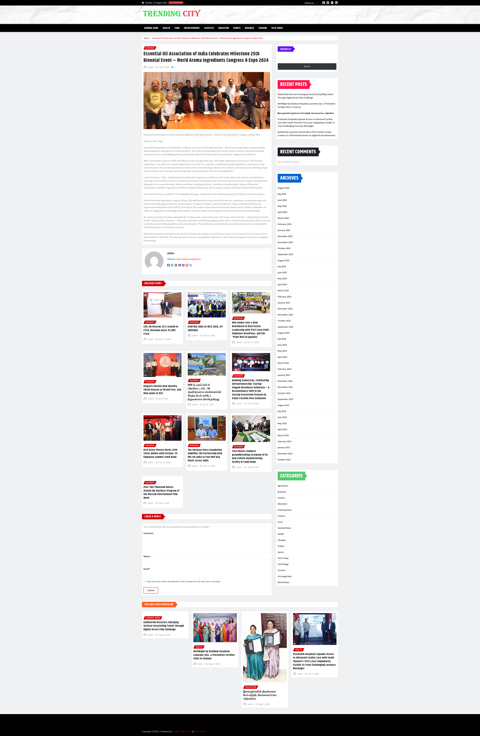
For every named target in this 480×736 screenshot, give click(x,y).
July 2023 (282, 411)
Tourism (282, 570)
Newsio (188, 731)
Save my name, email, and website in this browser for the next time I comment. (184, 581)
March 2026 (283, 218)
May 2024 (282, 351)
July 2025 (282, 266)
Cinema (281, 497)
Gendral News (151, 28)
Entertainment (192, 28)
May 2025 (282, 278)
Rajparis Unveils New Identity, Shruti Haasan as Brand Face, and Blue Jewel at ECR (162, 389)
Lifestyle (209, 28)
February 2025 (284, 296)
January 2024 (284, 375)
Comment (148, 533)
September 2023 (285, 399)
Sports (236, 28)
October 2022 (284, 459)
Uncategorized (285, 576)
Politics (281, 546)
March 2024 (283, 363)
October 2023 (284, 393)
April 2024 (282, 357)
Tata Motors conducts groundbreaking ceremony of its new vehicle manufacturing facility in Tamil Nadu (250, 456)
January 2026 (284, 230)
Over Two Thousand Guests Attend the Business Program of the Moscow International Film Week (161, 492)
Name (147, 556)
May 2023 (282, 423)
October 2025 (284, 248)
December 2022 (285, 453)
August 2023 (283, 405)
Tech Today (277, 28)
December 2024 (285, 308)
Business (249, 28)
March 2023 (283, 435)
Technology (283, 564)
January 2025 (284, 302)
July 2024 (282, 339)
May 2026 (282, 206)
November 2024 (285, 314)
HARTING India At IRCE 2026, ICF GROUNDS (205, 328)
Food (177, 28)
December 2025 (285, 236)
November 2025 (285, 242)
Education (223, 28)
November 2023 (285, 387)
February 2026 (284, 224)
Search (285, 49)
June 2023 (282, 417)
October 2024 (284, 320)
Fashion (263, 28)
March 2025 (283, 290)
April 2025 (282, 284)
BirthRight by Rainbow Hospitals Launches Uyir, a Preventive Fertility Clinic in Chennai (214, 655)
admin (151, 67)
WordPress (177, 731)
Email (147, 569)
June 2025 (282, 272)
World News (283, 582)
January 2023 (284, 447)
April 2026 (282, 212)
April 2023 (282, 429)
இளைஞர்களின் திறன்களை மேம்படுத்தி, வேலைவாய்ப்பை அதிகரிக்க (306, 113)
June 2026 (282, 200)
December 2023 (285, 381)
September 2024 (285, 326)
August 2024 (283, 332)
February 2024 (284, 369)
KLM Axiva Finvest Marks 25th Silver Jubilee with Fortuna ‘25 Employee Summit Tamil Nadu (161, 453)
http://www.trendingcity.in (188, 259)
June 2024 (282, 345)
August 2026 (283, 188)
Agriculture (283, 485)
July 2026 (282, 194)
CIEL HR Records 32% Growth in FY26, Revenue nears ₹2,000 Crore (161, 330)
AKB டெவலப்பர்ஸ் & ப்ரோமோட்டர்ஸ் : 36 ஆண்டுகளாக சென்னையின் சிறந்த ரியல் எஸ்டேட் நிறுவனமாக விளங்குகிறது (204, 392)
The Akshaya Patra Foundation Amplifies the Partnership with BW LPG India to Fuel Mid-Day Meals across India (205, 455)
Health (166, 28)
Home (146, 38)
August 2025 (283, 260)
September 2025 (285, 254)
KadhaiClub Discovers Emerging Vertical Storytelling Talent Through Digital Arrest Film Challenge (164, 626)
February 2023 (284, 441)
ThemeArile (200, 731)
